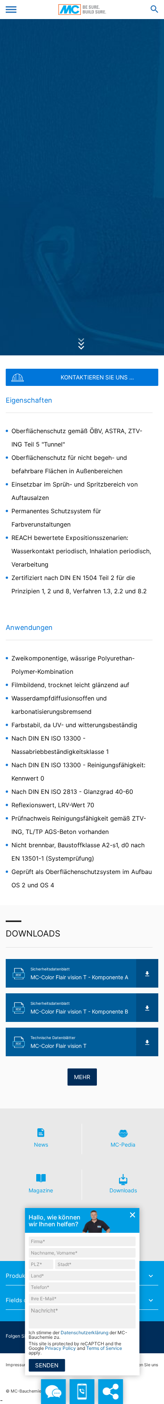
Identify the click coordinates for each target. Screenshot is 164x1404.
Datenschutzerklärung (84, 1332)
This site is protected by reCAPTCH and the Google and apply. (75, 1348)
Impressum (17, 1365)
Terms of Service (104, 1348)
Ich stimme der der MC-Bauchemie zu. (78, 1335)
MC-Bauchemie (82, 9)
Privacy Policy (60, 1348)
